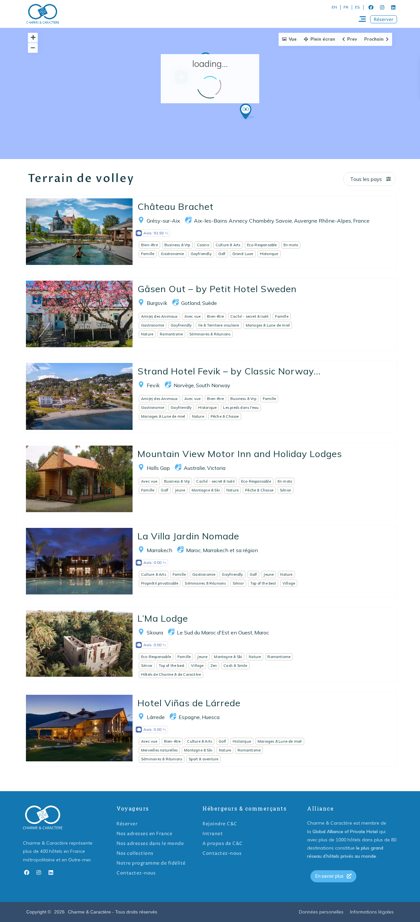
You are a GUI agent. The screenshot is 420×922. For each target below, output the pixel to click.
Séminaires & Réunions (209, 334)
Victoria (216, 468)
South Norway (213, 385)
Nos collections (135, 853)
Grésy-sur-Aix (163, 220)
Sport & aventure (203, 759)
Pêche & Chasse (225, 416)
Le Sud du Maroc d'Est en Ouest (214, 632)
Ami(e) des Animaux (159, 316)
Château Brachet (175, 206)
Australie (194, 468)
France (361, 220)
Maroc (193, 550)
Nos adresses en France (144, 834)
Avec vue (192, 316)
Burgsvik (157, 303)
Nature (147, 334)
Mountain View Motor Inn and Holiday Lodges (239, 453)
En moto (291, 245)
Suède (209, 303)
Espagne (189, 717)
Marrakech (159, 550)
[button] (383, 19)
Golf (222, 253)
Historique (269, 253)
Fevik (153, 385)
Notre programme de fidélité (151, 863)
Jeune (180, 490)
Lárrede (156, 717)
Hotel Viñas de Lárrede (189, 703)
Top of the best (263, 583)
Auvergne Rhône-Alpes (322, 220)
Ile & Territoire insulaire (218, 325)
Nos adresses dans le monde (150, 843)
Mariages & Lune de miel (268, 325)
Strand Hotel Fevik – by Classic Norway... (229, 371)
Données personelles (321, 912)
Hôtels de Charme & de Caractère (171, 674)
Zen (213, 665)
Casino (203, 245)
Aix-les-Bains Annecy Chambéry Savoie (243, 220)
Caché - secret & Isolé (249, 316)
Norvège (184, 385)
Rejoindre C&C (219, 824)
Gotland (190, 303)
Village (289, 583)
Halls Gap (158, 468)
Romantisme (171, 334)
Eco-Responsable (262, 245)
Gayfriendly (201, 253)
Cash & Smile (235, 665)
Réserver (126, 824)
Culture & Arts (228, 245)
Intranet (212, 834)
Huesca (211, 717)
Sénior (285, 490)
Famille (147, 253)
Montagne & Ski (206, 490)
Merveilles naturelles (159, 750)
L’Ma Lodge (162, 618)
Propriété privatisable (159, 583)
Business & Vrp (177, 245)
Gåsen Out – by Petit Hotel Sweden (217, 288)
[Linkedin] (393, 7)
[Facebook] (371, 7)
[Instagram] (382, 7)
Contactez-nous (136, 873)
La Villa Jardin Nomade (188, 536)
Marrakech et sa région (230, 550)
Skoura (155, 632)
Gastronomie (172, 253)
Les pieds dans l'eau (241, 407)
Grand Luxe (242, 253)
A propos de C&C (222, 843)
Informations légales (372, 912)
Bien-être (149, 245)
